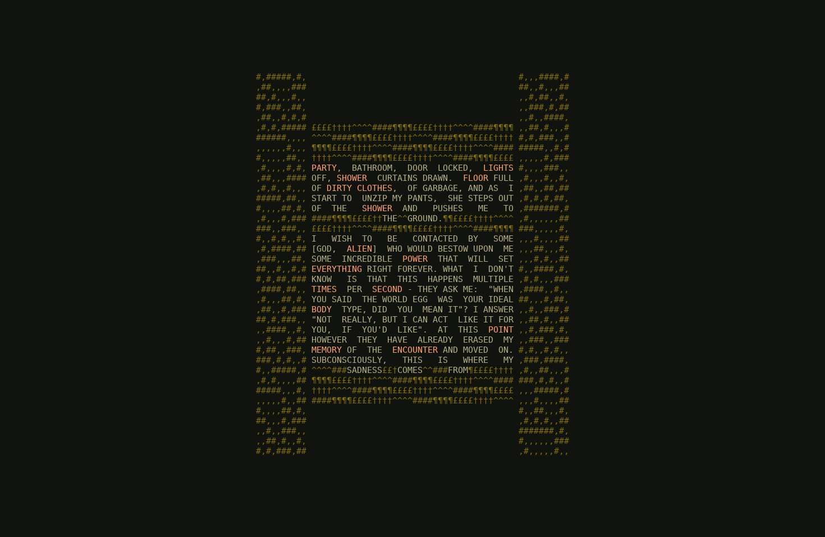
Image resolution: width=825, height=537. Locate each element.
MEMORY (326, 350)
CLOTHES (374, 188)
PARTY (324, 168)
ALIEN (359, 249)
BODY (321, 309)
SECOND (387, 289)
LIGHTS (498, 168)
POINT (501, 330)
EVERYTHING (336, 269)
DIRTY (339, 188)
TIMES (324, 289)
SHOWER (352, 178)
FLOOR (475, 178)
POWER (415, 259)
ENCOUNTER (415, 350)
